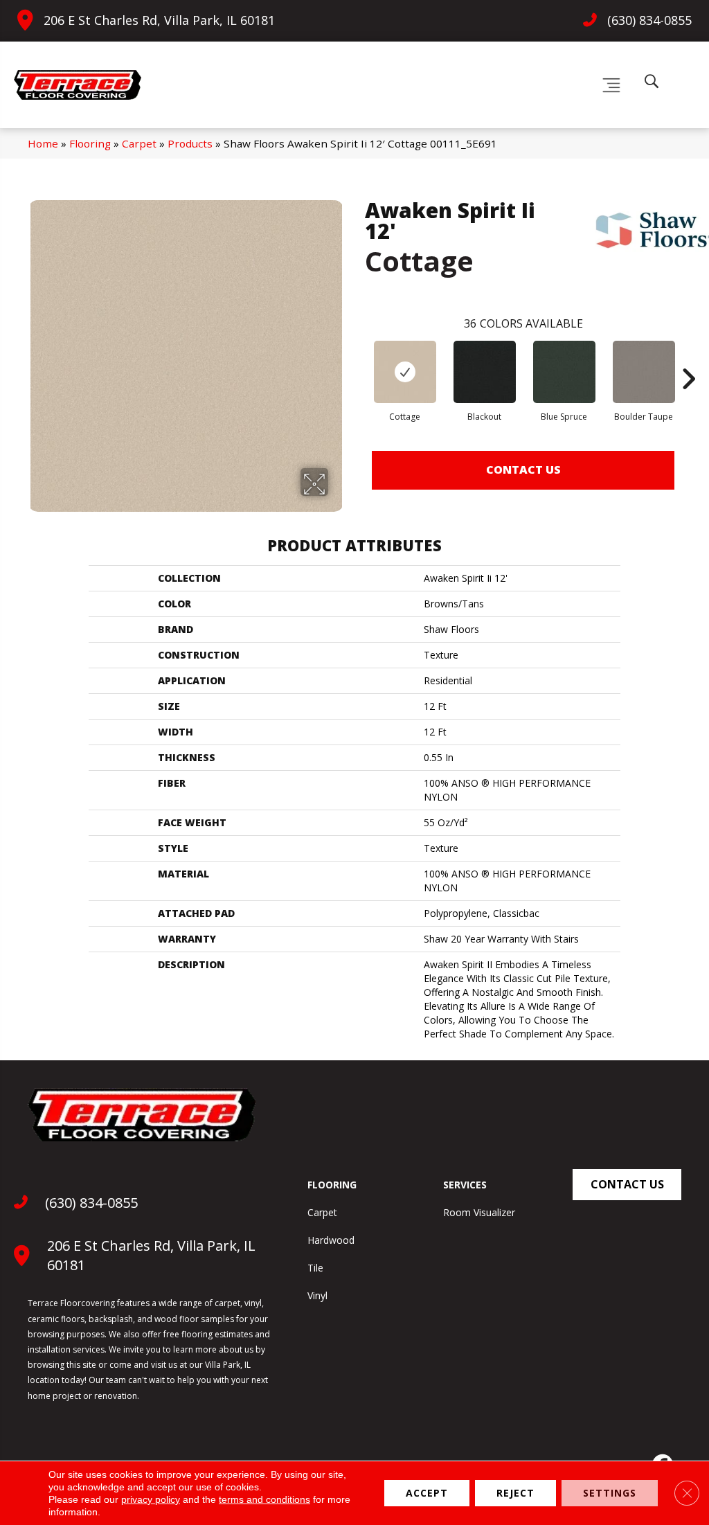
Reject (515, 1492)
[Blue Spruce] (564, 372)
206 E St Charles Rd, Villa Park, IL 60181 (159, 20)
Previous (358, 358)
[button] (627, 1184)
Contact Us (523, 469)
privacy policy (150, 1499)
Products (190, 143)
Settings (609, 1492)
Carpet (139, 143)
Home (43, 143)
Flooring (90, 143)
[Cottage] (405, 372)
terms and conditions (264, 1499)
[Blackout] (484, 372)
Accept (427, 1492)
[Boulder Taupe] (644, 372)
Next (688, 358)
